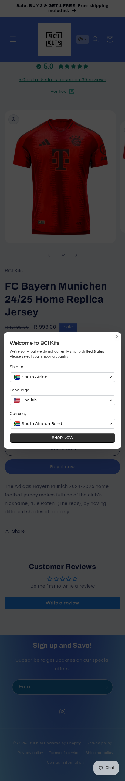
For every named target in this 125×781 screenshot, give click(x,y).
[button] (62, 377)
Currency (18, 414)
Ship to (16, 367)
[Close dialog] (117, 336)
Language (19, 390)
